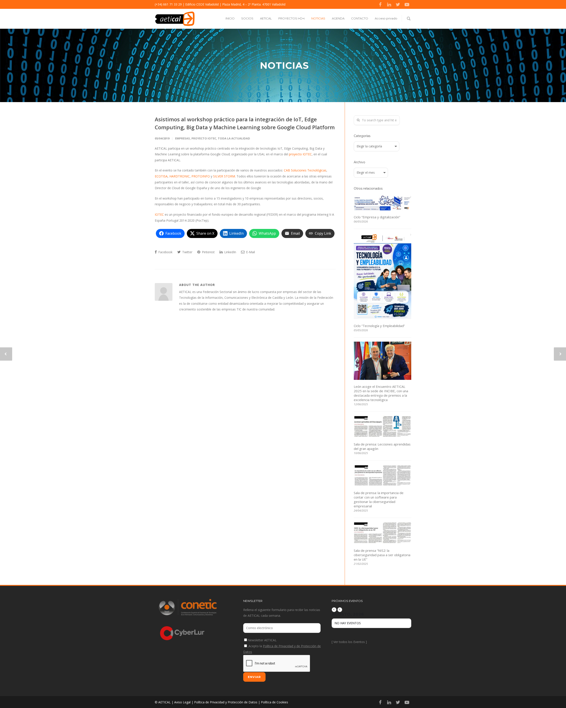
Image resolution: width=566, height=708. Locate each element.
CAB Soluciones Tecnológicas (305, 170)
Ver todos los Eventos (349, 642)
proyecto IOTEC (300, 154)
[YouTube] (406, 4)
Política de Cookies (274, 702)
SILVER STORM (224, 176)
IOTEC (159, 214)
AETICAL (266, 18)
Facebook (164, 252)
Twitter (186, 252)
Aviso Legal (182, 702)
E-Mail (250, 252)
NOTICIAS (318, 18)
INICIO (230, 18)
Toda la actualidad (234, 138)
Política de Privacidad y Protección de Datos (225, 702)
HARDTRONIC (179, 176)
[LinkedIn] (389, 4)
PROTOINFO (201, 176)
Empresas (182, 138)
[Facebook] (380, 4)
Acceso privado (386, 18)
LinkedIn (229, 252)
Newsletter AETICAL (262, 640)
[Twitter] (398, 4)
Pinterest (208, 252)
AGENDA (338, 18)
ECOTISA (161, 176)
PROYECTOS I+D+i (291, 18)
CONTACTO (359, 18)
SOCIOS (247, 18)
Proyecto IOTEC (203, 138)
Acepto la (282, 649)
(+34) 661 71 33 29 (168, 4)
